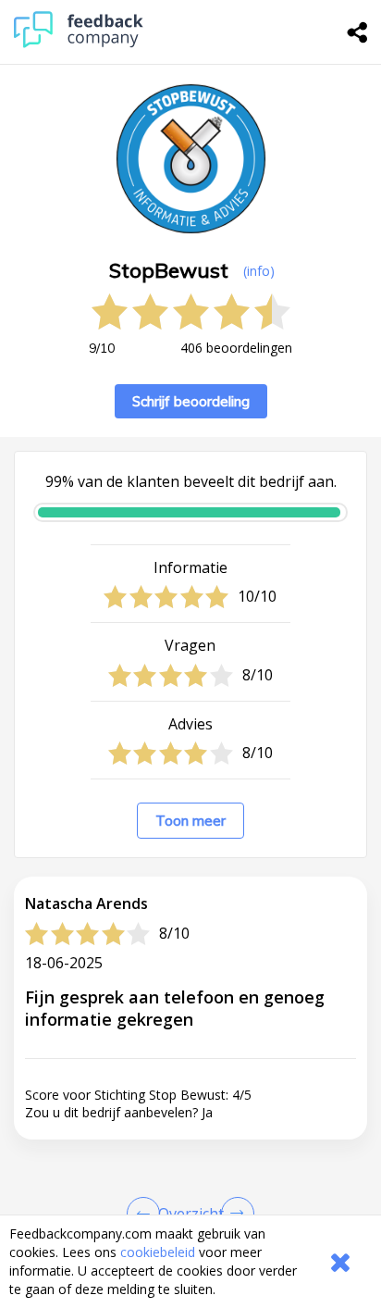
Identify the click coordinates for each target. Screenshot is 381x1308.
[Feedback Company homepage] (78, 43)
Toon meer (190, 820)
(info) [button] (259, 271)
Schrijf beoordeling (191, 401)
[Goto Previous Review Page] (147, 1213)
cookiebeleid (157, 1252)
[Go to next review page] (234, 1213)
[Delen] (357, 32)
